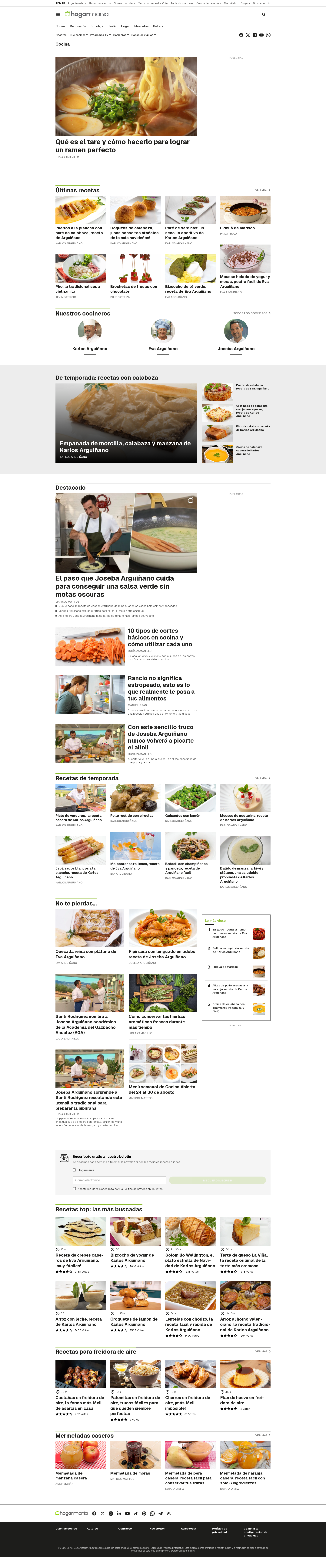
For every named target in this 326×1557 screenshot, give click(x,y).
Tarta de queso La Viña (153, 3)
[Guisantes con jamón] (190, 798)
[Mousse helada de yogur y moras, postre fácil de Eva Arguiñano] (245, 259)
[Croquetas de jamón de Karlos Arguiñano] (135, 1295)
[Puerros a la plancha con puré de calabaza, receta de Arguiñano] (80, 210)
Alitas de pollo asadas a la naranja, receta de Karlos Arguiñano (230, 989)
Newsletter (157, 1528)
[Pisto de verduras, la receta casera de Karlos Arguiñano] (80, 798)
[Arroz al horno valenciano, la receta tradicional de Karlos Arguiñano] (245, 1295)
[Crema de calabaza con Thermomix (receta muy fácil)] (259, 1009)
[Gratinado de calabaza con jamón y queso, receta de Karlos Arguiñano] (217, 413)
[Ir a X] (248, 35)
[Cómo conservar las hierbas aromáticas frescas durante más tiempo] (163, 993)
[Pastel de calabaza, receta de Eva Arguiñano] (217, 392)
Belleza (158, 26)
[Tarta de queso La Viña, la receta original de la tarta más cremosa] (245, 1231)
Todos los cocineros (250, 313)
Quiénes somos (66, 1528)
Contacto (125, 1528)
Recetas (61, 35)
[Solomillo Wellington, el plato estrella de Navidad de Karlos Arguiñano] (190, 1231)
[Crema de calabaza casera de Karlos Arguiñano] (217, 454)
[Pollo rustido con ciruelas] (135, 798)
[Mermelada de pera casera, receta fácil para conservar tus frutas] (190, 1455)
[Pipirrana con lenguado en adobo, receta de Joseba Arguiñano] (163, 928)
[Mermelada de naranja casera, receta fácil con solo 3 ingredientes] (245, 1455)
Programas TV (99, 35)
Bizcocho (259, 3)
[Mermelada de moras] (135, 1455)
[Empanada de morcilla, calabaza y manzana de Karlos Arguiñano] (126, 423)
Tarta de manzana (182, 3)
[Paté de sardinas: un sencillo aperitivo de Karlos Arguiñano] (190, 210)
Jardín (112, 26)
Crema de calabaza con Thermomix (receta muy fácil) (228, 1007)
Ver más (261, 190)
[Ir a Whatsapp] (268, 35)
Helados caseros (100, 3)
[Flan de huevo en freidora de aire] (245, 1374)
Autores (92, 1528)
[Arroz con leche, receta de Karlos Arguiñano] (80, 1295)
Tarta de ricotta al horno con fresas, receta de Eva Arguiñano (229, 933)
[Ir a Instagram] (254, 35)
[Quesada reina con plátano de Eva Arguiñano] (89, 928)
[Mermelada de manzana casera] (80, 1455)
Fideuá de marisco (225, 967)
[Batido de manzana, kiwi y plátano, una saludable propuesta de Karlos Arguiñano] (245, 850)
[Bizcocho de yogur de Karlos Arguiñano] (135, 1231)
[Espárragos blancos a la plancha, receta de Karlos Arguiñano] (80, 850)
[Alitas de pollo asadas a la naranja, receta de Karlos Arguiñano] (259, 990)
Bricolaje (97, 26)
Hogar (125, 26)
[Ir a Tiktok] (136, 1513)
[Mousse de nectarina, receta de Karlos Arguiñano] (245, 798)
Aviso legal (188, 1528)
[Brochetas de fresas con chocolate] (135, 268)
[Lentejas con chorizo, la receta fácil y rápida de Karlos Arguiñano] (190, 1295)
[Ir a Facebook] (241, 35)
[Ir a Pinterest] (144, 1513)
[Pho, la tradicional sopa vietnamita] (80, 268)
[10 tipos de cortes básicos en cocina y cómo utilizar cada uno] (90, 646)
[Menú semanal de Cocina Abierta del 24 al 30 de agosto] (163, 1063)
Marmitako (231, 3)
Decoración (78, 26)
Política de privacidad (219, 1530)
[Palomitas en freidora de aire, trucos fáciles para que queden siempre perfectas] (135, 1374)
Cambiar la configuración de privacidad (255, 1532)
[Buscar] (264, 14)
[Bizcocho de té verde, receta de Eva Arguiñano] (190, 268)
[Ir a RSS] (169, 1513)
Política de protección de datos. (143, 1189)
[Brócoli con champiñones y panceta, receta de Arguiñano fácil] (190, 846)
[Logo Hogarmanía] (71, 1513)
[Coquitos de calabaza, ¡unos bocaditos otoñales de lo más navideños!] (135, 210)
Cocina (60, 26)
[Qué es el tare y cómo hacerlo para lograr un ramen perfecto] (126, 96)
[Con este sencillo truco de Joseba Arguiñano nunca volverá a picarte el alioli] (90, 743)
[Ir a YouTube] (261, 35)
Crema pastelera (124, 3)
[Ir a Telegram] (160, 1513)
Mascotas (141, 26)
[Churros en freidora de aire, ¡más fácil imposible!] (190, 1374)
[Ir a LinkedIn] (119, 1513)
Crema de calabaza (208, 3)
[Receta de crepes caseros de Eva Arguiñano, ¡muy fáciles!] (80, 1231)
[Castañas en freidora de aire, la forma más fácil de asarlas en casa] (80, 1374)
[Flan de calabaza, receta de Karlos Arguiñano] (217, 433)
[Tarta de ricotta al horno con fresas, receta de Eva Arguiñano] (259, 934)
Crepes (245, 3)
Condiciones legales (105, 1189)
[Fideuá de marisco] (245, 210)
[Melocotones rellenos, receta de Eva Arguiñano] (135, 846)
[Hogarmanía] (90, 14)
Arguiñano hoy (77, 3)
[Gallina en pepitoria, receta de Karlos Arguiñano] (259, 953)
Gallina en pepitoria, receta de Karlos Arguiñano (230, 950)
